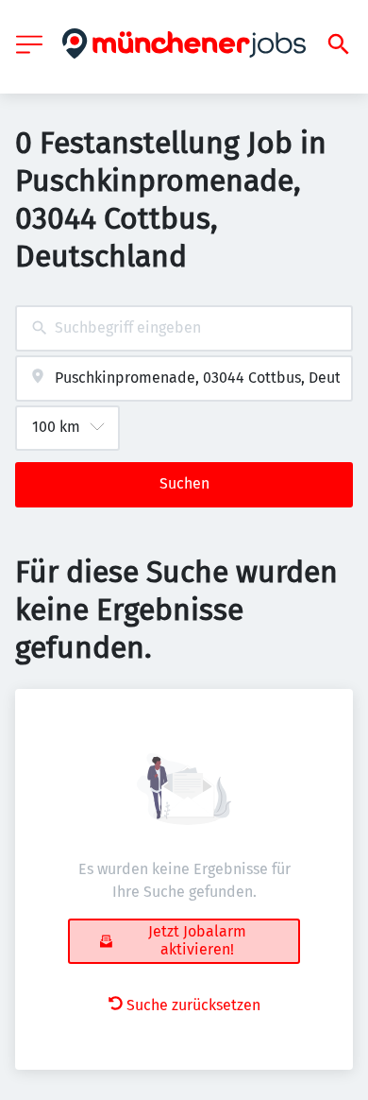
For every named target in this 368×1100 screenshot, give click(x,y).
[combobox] (184, 328)
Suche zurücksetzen (193, 1005)
